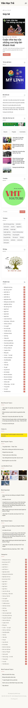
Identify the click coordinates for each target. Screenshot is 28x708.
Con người (6, 326)
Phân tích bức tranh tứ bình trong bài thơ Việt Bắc (13, 102)
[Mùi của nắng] (14, 478)
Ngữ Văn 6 (6, 316)
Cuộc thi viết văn (8, 318)
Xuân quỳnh (6, 242)
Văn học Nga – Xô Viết (9, 384)
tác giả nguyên (16, 234)
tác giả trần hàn (7, 237)
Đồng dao (6, 352)
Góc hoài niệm (7, 328)
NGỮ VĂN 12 (7, 292)
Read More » (6, 54)
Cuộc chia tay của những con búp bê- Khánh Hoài (12, 42)
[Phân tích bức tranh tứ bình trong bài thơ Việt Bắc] (7, 147)
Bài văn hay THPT (8, 289)
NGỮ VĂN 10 (7, 297)
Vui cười (6, 389)
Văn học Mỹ (6, 381)
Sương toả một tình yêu (8, 112)
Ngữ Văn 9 (6, 309)
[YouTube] (15, 699)
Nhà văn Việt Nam (8, 377)
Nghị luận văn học (8, 304)
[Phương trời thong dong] (23, 472)
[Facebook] (11, 699)
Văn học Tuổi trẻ (7, 323)
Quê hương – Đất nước (9, 321)
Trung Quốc (6, 386)
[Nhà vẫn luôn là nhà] (5, 478)
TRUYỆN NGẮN (7, 360)
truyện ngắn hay (7, 232)
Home (5, 10)
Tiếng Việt (6, 338)
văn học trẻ (19, 240)
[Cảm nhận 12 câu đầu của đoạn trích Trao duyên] (7, 140)
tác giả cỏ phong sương (18, 232)
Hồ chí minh (6, 226)
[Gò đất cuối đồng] (23, 478)
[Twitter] (13, 699)
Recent (5, 132)
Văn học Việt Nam (8, 357)
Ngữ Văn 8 (6, 314)
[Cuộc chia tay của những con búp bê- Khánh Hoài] (14, 27)
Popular (14, 132)
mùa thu (13, 226)
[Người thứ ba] (14, 472)
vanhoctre (13, 240)
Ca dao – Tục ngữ (8, 355)
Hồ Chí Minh (6, 372)
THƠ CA (6, 362)
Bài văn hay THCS (8, 306)
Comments (22, 132)
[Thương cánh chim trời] (5, 483)
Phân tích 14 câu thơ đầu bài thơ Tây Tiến (12, 105)
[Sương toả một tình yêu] (7, 170)
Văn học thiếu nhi (8, 347)
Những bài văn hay (8, 287)
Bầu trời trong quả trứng (9, 224)
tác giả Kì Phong (7, 234)
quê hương (6, 229)
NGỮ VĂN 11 (7, 294)
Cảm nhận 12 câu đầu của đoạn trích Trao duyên (13, 100)
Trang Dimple (6, 37)
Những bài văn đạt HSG (9, 301)
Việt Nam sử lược (8, 333)
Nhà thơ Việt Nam (8, 374)
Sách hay (6, 335)
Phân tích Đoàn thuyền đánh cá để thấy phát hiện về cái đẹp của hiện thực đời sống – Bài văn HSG (19, 161)
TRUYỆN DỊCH (7, 391)
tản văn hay (6, 240)
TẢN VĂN (6, 364)
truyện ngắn (12, 229)
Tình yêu (22, 237)
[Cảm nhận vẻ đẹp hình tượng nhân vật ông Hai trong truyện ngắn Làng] (5, 472)
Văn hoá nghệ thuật (8, 340)
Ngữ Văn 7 (6, 311)
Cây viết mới (7, 369)
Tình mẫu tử (15, 237)
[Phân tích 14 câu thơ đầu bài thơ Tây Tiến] (7, 154)
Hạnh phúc (18, 224)
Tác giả (5, 367)
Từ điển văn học (7, 331)
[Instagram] (17, 699)
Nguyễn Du (19, 226)
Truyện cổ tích (7, 350)
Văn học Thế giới (8, 379)
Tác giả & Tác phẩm (8, 345)
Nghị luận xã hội (7, 299)
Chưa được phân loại (8, 343)
